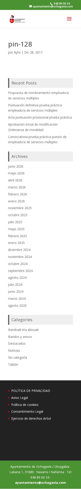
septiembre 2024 (20, 271)
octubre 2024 (17, 264)
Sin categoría (17, 357)
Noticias (14, 350)
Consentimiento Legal (27, 411)
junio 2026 (15, 166)
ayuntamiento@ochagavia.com (40, 482)
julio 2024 (15, 284)
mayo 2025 (16, 229)
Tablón (13, 364)
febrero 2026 (17, 194)
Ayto (17, 52)
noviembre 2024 (20, 257)
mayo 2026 (16, 173)
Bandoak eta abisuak (23, 330)
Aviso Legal (19, 397)
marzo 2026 (17, 187)
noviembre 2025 (20, 208)
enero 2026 (16, 201)
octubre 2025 (17, 215)
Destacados (17, 343)
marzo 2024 (17, 298)
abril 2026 (15, 180)
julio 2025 (15, 222)
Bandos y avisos (20, 337)
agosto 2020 (17, 305)
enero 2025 (16, 243)
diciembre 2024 (19, 250)
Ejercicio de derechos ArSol (31, 418)
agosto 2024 (17, 277)
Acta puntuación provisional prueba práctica (40, 117)
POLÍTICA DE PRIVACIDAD (30, 390)
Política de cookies (24, 404)
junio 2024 (15, 291)
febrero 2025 (17, 236)
